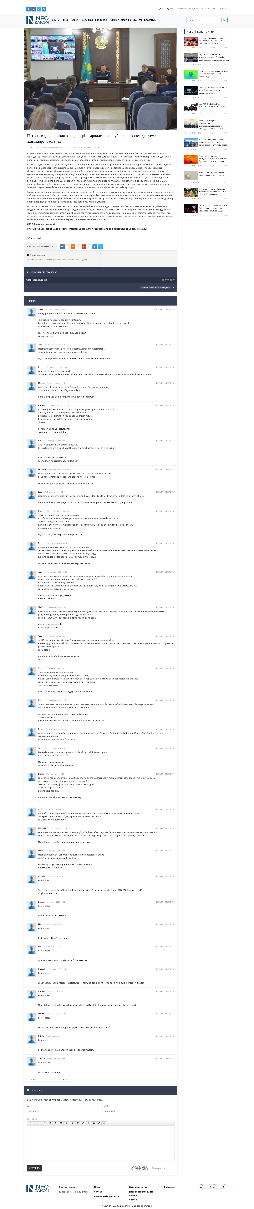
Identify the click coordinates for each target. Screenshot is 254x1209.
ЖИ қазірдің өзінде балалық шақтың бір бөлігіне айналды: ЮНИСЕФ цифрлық (212, 191)
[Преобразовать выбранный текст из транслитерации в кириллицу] (99, 1123)
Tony (40, 345)
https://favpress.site (77, 960)
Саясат (75, 20)
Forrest (41, 902)
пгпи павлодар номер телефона (74, 691)
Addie (40, 809)
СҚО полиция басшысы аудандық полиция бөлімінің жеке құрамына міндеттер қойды (214, 57)
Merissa (41, 383)
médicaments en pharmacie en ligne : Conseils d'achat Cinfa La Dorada (97, 733)
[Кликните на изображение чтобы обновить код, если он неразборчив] (139, 1168)
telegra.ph (56, 1072)
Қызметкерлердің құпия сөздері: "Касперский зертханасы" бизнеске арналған (213, 73)
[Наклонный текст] (35, 1123)
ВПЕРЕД (65, 1079)
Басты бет (181, 8)
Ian (39, 947)
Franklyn (42, 469)
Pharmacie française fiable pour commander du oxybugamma (100, 502)
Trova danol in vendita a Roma (78, 483)
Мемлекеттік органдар (95, 20)
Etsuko (41, 774)
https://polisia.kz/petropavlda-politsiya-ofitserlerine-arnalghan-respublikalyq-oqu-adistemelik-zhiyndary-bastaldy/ (87, 229)
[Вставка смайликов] (66, 1123)
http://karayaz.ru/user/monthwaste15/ (89, 1027)
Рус (163, 8)
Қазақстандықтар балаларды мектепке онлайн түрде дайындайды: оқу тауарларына (213, 142)
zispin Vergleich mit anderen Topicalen (74, 396)
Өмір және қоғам (131, 20)
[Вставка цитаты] (93, 1123)
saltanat (89, 147)
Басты (55, 20)
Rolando (42, 405)
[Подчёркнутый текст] (39, 1123)
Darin (40, 851)
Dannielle (42, 969)
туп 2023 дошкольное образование (72, 842)
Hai (39, 441)
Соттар (115, 20)
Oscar (40, 748)
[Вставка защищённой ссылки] (77, 1123)
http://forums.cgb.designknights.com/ (74, 1050)
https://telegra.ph (59, 938)
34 (98, 147)
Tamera (41, 1058)
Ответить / (169, 309)
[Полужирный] (30, 1123)
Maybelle (42, 828)
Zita (39, 924)
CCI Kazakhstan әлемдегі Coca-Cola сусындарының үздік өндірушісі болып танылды (213, 208)
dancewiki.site (59, 915)
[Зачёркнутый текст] (44, 1123)
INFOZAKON (115, 1206)
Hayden (41, 991)
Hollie (41, 700)
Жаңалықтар (196, 8)
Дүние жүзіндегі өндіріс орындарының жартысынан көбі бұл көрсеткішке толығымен (213, 158)
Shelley (41, 607)
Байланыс (210, 8)
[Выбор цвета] (82, 1123)
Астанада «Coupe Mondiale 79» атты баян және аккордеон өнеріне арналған (213, 90)
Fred (40, 492)
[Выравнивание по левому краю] (50, 1123)
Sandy (40, 572)
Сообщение (32, 1119)
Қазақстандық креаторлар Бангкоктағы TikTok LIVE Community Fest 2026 (211, 40)
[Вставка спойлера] (104, 1123)
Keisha (41, 729)
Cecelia (41, 367)
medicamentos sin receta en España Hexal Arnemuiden (81, 358)
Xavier (41, 543)
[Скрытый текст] (88, 1123)
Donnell (41, 511)
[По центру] (55, 1123)
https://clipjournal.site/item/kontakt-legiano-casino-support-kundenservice (98, 1005)
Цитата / (160, 309)
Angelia (41, 876)
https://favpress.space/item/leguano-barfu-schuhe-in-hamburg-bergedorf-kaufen (101, 982)
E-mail (105, 1106)
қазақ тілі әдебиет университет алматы (72, 563)
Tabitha (41, 309)
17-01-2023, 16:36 (74, 147)
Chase (41, 668)
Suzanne (41, 1014)
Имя (29, 1106)
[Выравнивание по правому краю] (60, 1123)
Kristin (41, 1036)
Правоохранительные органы (51, 147)
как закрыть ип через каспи (67, 534)
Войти (223, 8)
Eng (172, 8)
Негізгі (65, 20)
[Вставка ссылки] (72, 1123)
